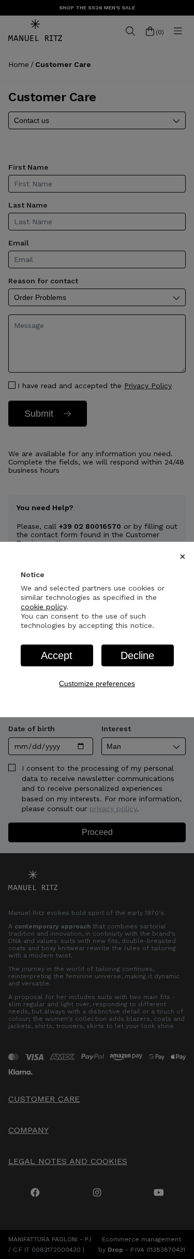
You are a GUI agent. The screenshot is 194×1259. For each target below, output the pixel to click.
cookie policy (43, 607)
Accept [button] (56, 655)
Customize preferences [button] (97, 683)
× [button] (183, 556)
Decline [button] (137, 655)
